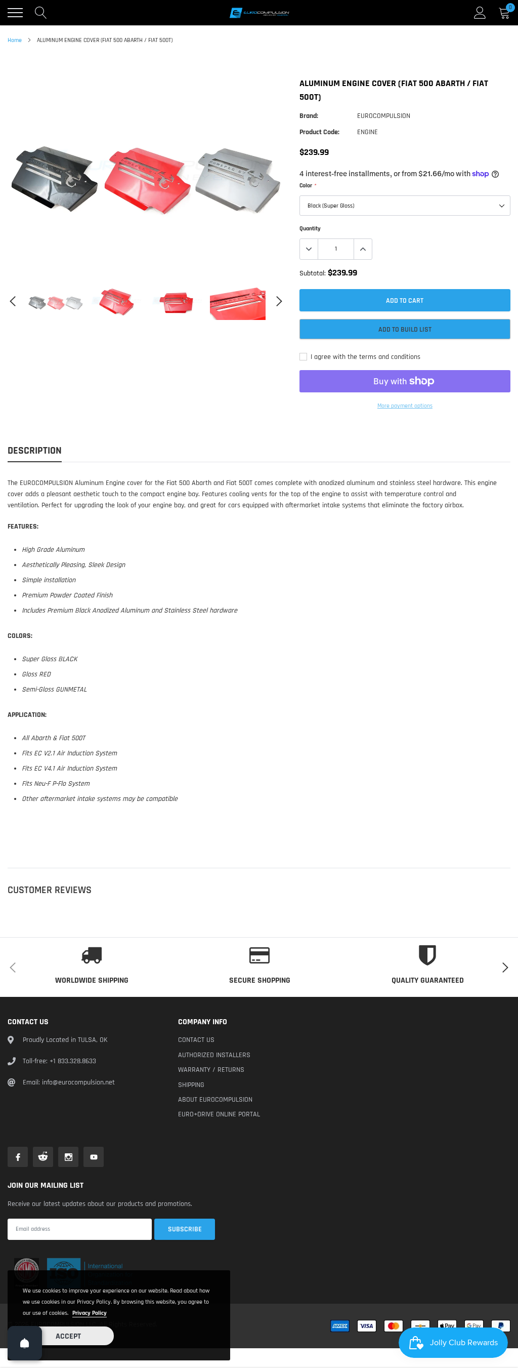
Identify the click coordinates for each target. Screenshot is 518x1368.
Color (307, 185)
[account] (480, 12)
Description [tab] (35, 451)
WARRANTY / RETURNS (211, 1069)
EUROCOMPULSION (383, 115)
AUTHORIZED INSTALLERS (214, 1055)
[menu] (15, 12)
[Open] (25, 1343)
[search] (41, 12)
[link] (55, 301)
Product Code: (319, 132)
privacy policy (89, 1313)
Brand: (308, 115)
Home (15, 40)
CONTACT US (196, 1039)
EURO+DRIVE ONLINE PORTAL (219, 1114)
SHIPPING (191, 1085)
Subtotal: (312, 273)
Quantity (310, 228)
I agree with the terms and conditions (364, 356)
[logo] (259, 12)
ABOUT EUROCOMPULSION (215, 1099)
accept (68, 1336)
